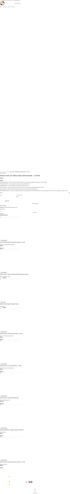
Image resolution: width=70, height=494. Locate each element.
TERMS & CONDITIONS (39, 474)
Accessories (5, 464)
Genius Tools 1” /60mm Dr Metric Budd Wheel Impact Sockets (14, 274)
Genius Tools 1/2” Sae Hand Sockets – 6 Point (10, 365)
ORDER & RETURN (28, 476)
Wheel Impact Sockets (6, 276)
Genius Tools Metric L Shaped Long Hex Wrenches (11, 429)
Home (1, 171)
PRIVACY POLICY (38, 476)
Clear (17, 196)
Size (1, 195)
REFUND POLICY (27, 477)
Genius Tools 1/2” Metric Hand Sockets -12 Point (11, 333)
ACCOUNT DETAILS (38, 478)
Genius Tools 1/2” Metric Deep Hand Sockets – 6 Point (12, 462)
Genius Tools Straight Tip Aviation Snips (9, 304)
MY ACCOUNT (37, 480)
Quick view (1, 238)
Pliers (4, 306)
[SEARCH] (57, 3)
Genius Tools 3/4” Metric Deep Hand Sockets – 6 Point (12, 242)
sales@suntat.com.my (17, 0)
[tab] (35, 212)
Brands (4, 171)
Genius (7, 171)
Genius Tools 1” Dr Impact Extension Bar (9, 397)
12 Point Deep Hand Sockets (9, 207)
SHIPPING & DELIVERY (28, 474)
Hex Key (4, 432)
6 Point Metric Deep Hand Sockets (8, 244)
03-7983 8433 (3, 0)
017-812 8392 (10, 0)
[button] (3, 302)
